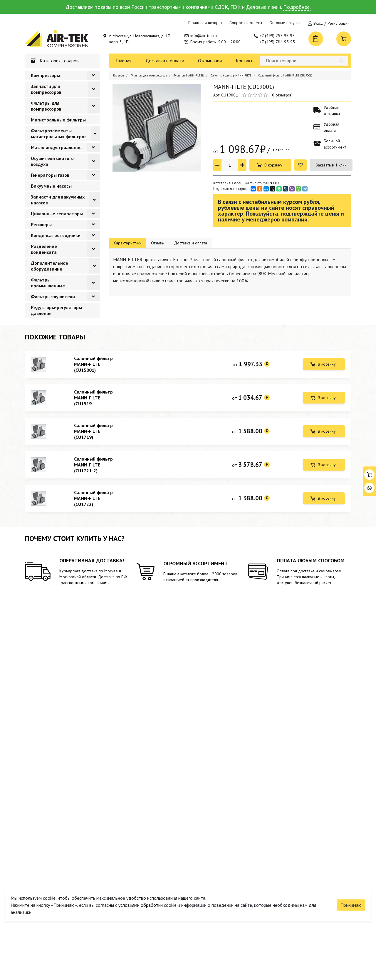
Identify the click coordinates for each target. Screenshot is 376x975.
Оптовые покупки (285, 22)
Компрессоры (45, 75)
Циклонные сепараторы (57, 213)
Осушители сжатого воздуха (52, 161)
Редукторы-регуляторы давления (56, 310)
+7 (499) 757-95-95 (277, 35)
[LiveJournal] (285, 188)
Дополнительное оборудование (49, 266)
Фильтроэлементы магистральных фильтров (59, 133)
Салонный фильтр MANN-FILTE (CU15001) (93, 364)
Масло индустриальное (56, 147)
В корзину (273, 165)
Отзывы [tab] (157, 243)
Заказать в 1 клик (331, 165)
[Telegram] (305, 188)
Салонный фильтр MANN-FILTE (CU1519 (93, 397)
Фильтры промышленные (48, 283)
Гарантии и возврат (205, 22)
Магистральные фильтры (58, 120)
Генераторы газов (50, 175)
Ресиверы (41, 224)
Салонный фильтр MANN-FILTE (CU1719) (93, 431)
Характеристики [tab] (127, 243)
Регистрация (339, 23)
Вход (318, 23)
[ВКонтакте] (253, 188)
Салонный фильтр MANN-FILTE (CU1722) (93, 498)
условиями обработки (140, 905)
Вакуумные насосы (51, 186)
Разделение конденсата (44, 249)
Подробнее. (296, 7)
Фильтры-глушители (53, 296)
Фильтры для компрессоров (46, 106)
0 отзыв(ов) (282, 95)
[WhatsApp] (298, 188)
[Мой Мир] (266, 188)
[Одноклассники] (259, 188)
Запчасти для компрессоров (46, 89)
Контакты (246, 61)
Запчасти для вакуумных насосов (58, 200)
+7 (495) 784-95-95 (277, 41)
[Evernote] (279, 188)
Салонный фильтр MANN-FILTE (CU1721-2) (93, 465)
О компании (210, 61)
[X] (272, 188)
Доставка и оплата (164, 61)
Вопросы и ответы (245, 22)
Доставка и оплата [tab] (190, 243)
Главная (123, 61)
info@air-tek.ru (203, 35)
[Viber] (292, 188)
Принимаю (351, 905)
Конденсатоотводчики (55, 235)
